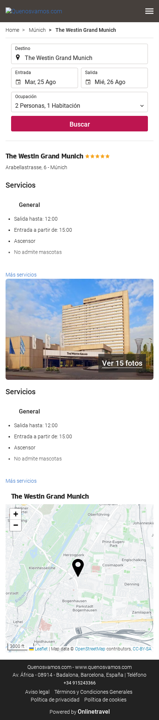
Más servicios (21, 275)
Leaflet (41, 649)
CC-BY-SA (142, 649)
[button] (149, 11)
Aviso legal (37, 692)
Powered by (80, 712)
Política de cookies (105, 700)
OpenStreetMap (90, 649)
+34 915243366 (80, 683)
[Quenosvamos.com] (34, 11)
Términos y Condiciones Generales (93, 692)
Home (12, 30)
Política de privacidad (55, 700)
